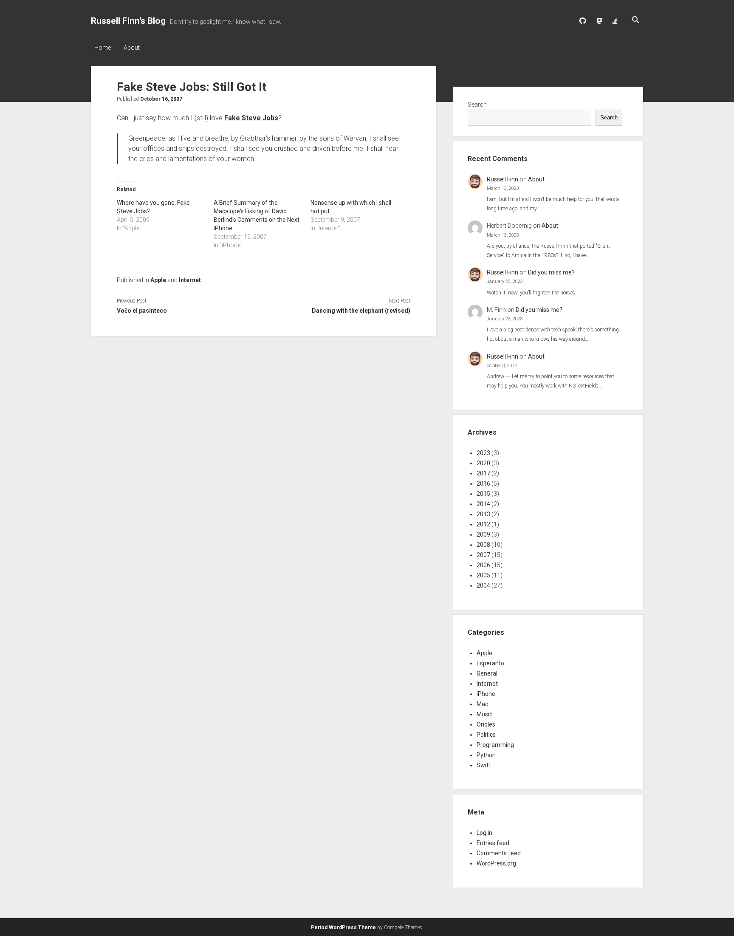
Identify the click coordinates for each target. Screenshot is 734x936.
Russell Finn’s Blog (128, 21)
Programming (495, 744)
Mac (482, 704)
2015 (483, 493)
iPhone (486, 693)
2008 (483, 544)
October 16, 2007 (161, 99)
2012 (483, 524)
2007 (483, 554)
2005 (483, 575)
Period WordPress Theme (343, 927)
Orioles (486, 724)
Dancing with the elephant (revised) (361, 310)
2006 (483, 565)
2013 (483, 514)
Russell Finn (502, 179)
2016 (483, 483)
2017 (483, 473)
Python (486, 755)
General (487, 673)
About (132, 47)
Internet (190, 280)
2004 (483, 585)
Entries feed (493, 843)
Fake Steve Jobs (251, 118)
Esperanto (490, 663)
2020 (483, 463)
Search (477, 104)
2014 (483, 504)
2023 (483, 453)
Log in (484, 832)
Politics (486, 734)
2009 (483, 534)
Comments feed (499, 853)
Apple (158, 280)
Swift (484, 765)
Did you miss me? (551, 272)
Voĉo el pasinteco (142, 310)
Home (102, 47)
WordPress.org (496, 863)
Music (484, 714)
